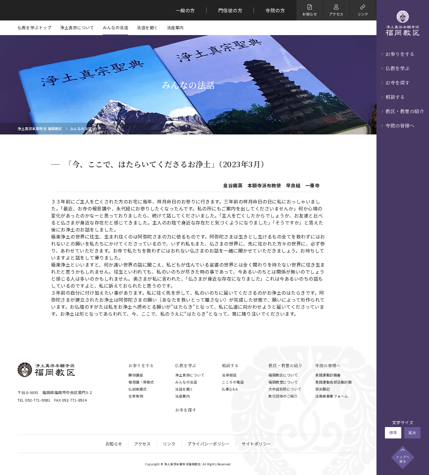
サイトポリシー (256, 444)
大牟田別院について (284, 388)
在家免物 (135, 395)
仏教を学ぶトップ (34, 27)
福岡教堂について (283, 381)
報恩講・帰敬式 (141, 381)
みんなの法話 (115, 27)
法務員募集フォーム (331, 395)
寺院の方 (275, 10)
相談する (395, 97)
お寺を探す (398, 82)
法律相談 (229, 374)
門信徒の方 (230, 10)
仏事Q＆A (230, 388)
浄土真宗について (77, 27)
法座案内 (175, 27)
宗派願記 (322, 388)
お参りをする (400, 54)
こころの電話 (233, 381)
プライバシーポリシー (208, 444)
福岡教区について (283, 374)
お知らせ (113, 444)
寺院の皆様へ (400, 125)
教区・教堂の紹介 (405, 111)
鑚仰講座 (135, 374)
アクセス (142, 444)
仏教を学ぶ (398, 68)
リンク (169, 444)
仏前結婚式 (137, 388)
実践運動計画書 (328, 374)
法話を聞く (147, 27)
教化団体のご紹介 (283, 395)
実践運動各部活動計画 (333, 381)
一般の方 (185, 10)
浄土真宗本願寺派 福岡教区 (40, 129)
